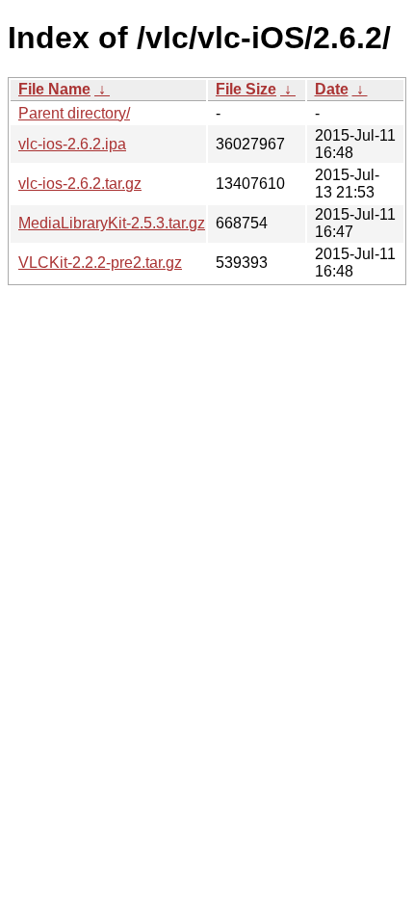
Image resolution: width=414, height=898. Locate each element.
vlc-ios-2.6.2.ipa (72, 144)
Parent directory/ (74, 113)
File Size (246, 89)
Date (332, 89)
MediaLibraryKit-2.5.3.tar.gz (111, 223)
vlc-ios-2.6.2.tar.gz (80, 183)
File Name (54, 89)
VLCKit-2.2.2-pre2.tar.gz (100, 262)
